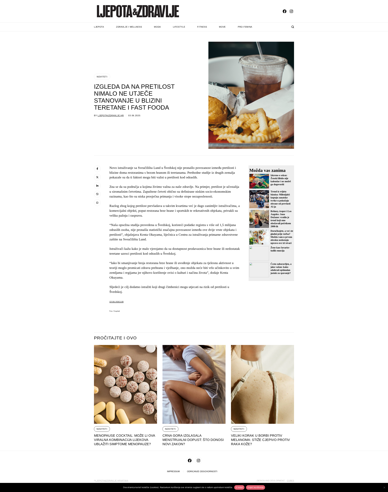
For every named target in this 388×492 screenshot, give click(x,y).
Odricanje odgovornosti (202, 471)
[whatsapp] (97, 202)
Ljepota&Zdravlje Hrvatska (111, 480)
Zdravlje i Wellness (129, 27)
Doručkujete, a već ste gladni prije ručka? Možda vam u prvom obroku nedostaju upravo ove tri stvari (282, 237)
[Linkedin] (97, 185)
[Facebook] (97, 168)
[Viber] (97, 194)
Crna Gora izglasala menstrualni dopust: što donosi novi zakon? (193, 440)
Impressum (173, 471)
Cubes (290, 480)
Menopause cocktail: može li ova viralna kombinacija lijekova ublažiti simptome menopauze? (124, 440)
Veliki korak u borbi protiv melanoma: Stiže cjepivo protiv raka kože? (260, 440)
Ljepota (99, 27)
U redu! (239, 487)
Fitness (202, 27)
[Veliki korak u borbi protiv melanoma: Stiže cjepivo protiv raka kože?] (262, 384)
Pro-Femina (245, 27)
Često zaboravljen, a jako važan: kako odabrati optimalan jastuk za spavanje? (281, 268)
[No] (384, 487)
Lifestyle (179, 27)
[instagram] (291, 11)
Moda (157, 27)
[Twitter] (97, 177)
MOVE (222, 27)
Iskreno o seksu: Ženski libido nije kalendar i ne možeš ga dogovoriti (281, 180)
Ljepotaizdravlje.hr (111, 115)
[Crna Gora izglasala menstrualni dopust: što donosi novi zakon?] (194, 384)
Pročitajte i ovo (115, 338)
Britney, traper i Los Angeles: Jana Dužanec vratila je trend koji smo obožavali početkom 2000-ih (281, 219)
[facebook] (284, 11)
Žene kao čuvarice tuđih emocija (280, 249)
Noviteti (102, 76)
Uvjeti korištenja (255, 487)
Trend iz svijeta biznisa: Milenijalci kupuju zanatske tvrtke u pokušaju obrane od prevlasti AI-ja (280, 199)
